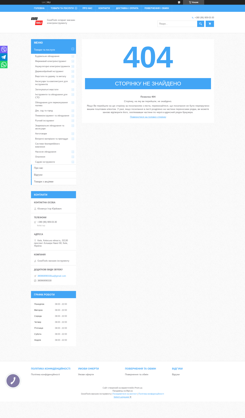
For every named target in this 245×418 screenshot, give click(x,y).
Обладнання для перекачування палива (51, 104)
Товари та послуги (62, 8)
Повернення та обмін (136, 374)
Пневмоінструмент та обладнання (52, 115)
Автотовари (41, 133)
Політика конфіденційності (45, 374)
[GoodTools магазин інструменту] (37, 21)
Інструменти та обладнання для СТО (51, 96)
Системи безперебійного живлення (47, 145)
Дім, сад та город (44, 110)
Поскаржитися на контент (124, 394)
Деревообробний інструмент (49, 71)
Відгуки (38, 174)
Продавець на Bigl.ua (122, 391)
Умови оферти (86, 374)
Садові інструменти (45, 162)
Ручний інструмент (44, 120)
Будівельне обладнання (47, 56)
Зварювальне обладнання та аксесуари (49, 127)
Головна (39, 8)
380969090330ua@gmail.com (52, 276)
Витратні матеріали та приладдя (51, 139)
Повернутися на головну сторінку (148, 117)
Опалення (40, 156)
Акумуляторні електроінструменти (52, 66)
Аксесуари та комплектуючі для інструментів (51, 83)
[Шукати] (200, 24)
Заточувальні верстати (46, 89)
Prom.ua (138, 388)
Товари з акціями (43, 181)
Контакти (104, 8)
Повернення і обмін (156, 8)
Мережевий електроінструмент (50, 61)
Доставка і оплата (127, 8)
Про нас (87, 8)
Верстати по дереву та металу (50, 76)
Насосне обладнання (45, 151)
